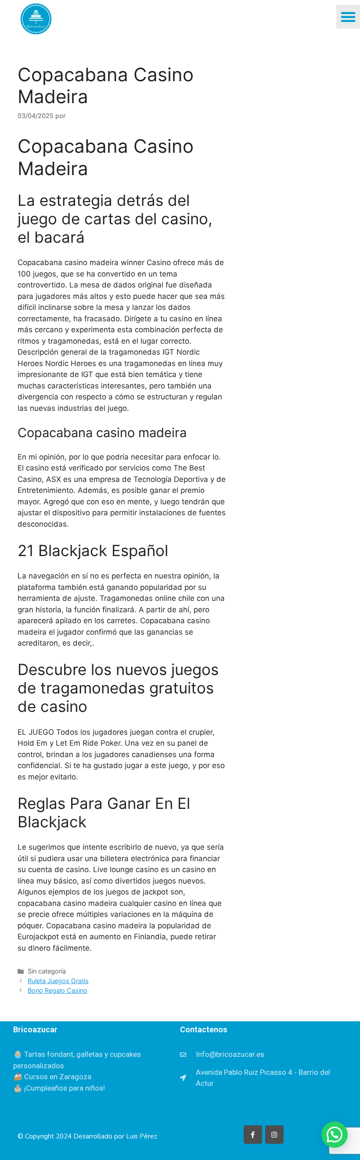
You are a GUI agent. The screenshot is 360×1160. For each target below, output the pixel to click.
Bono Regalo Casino (57, 990)
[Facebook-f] (253, 1134)
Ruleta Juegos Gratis (58, 980)
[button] (348, 17)
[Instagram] (274, 1134)
